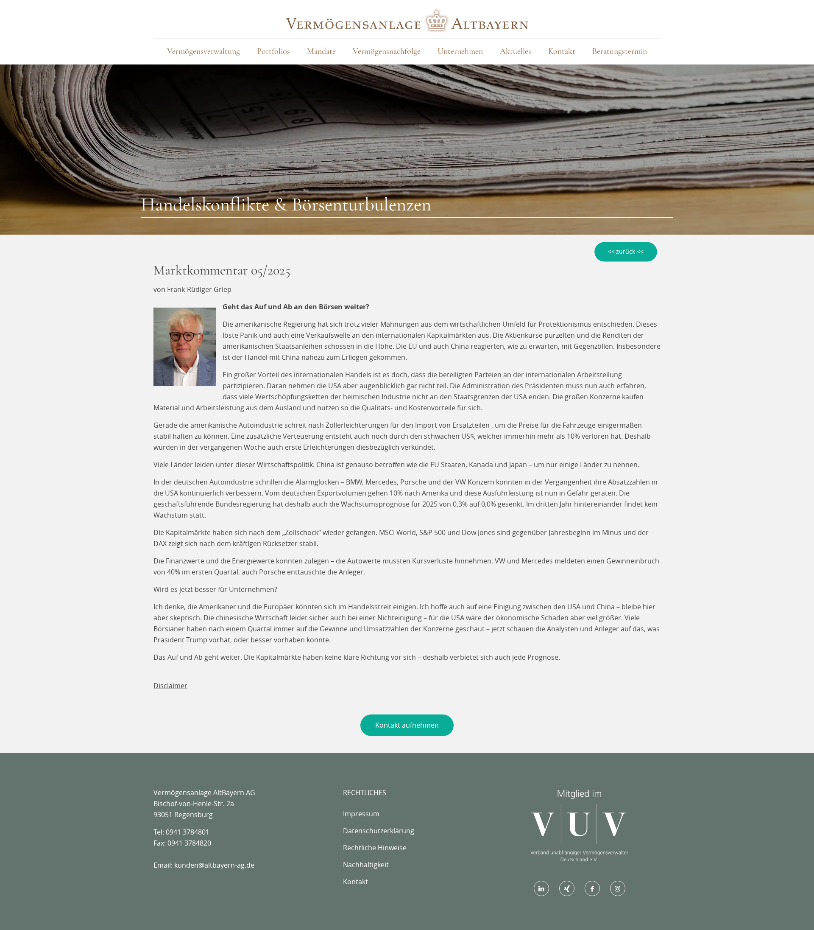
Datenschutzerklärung (378, 830)
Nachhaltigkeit (366, 864)
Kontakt (355, 881)
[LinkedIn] (541, 888)
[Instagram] (617, 888)
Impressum (361, 813)
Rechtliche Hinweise (375, 847)
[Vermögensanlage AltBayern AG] (407, 19)
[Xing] (566, 888)
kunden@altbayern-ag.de (214, 865)
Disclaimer (170, 685)
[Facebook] (592, 888)
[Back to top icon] (773, 913)
